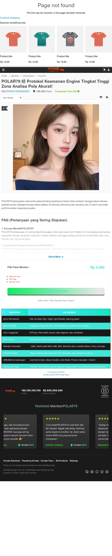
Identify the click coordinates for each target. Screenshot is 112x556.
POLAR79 (42, 76)
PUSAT (4, 76)
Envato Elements (12, 460)
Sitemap (74, 460)
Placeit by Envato (30, 460)
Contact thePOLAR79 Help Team (56, 374)
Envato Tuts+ (47, 460)
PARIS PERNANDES (18, 91)
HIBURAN (15, 76)
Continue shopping (10, 17)
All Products (62, 460)
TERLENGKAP (28, 76)
